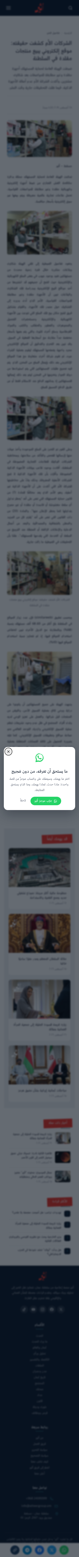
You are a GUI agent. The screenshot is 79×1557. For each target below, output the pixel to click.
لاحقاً (23, 800)
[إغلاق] (8, 751)
